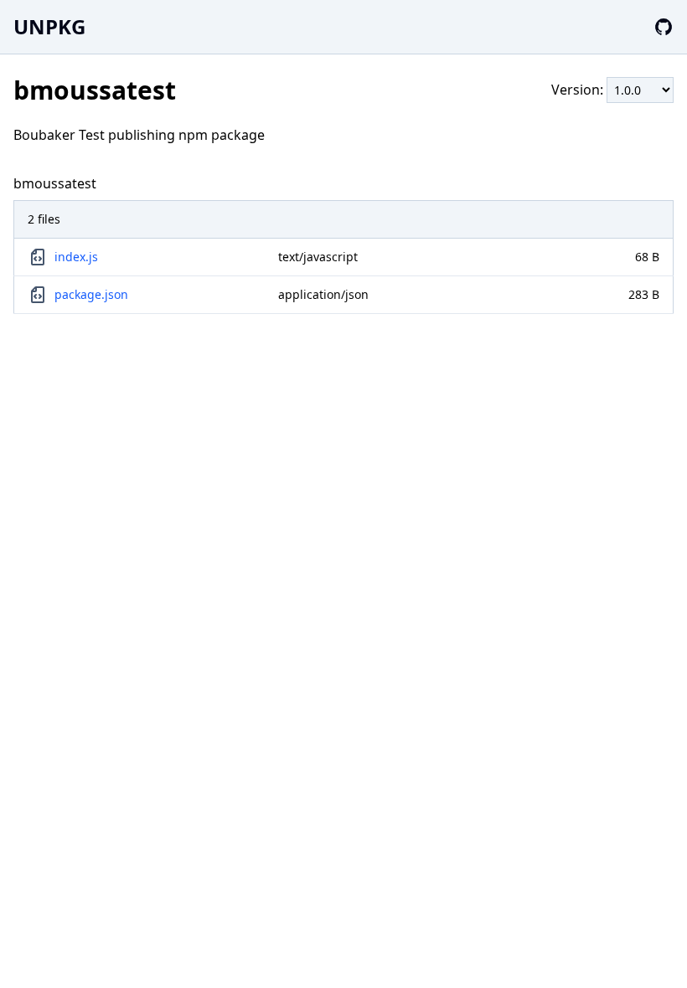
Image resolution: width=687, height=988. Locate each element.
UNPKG (49, 26)
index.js (76, 257)
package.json (91, 294)
